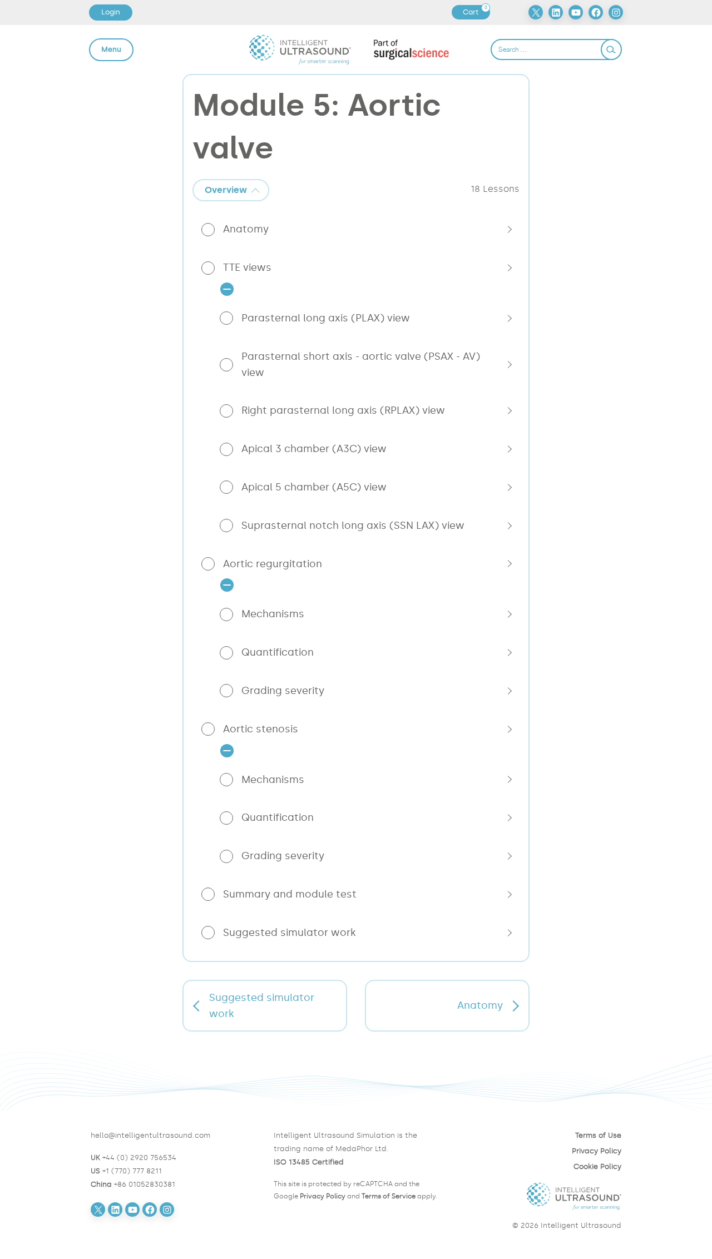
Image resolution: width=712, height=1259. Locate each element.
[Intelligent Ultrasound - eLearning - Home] (300, 49)
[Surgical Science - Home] (411, 49)
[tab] (230, 190)
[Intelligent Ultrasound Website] (538, 1196)
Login (110, 12)
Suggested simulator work (289, 932)
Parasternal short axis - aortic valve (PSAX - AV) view (360, 364)
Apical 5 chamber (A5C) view (314, 487)
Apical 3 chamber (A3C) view (314, 449)
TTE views (247, 267)
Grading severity (282, 691)
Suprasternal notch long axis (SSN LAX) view (352, 525)
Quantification (277, 652)
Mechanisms (272, 614)
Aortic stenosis (260, 729)
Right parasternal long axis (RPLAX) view (343, 410)
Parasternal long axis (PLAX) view (325, 318)
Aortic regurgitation (272, 564)
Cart (476, 12)
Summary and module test (290, 894)
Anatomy (246, 229)
